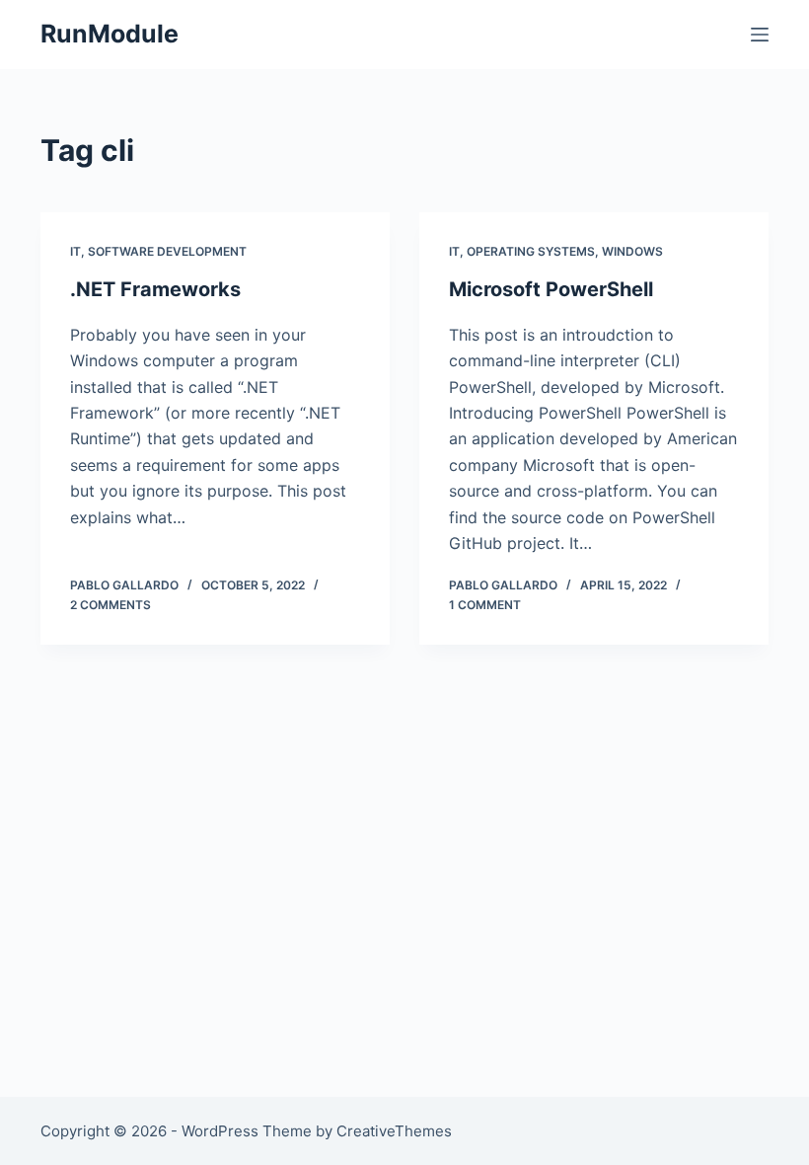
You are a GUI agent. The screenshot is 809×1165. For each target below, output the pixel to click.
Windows (632, 251)
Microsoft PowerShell (551, 289)
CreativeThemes (394, 1131)
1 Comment (485, 604)
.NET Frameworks (155, 289)
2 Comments (110, 604)
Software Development (167, 251)
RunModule (109, 33)
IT (75, 251)
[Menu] (760, 34)
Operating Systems (531, 251)
